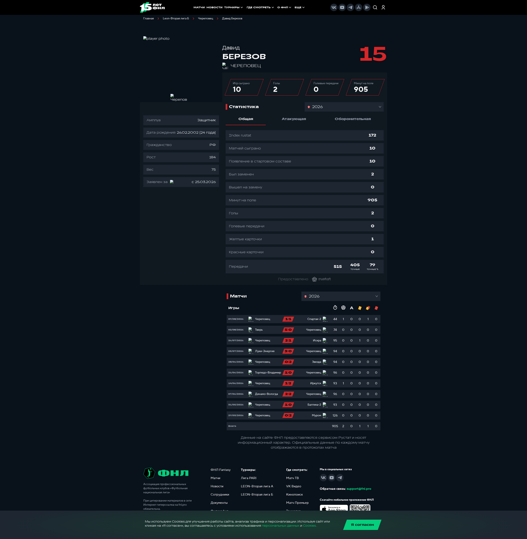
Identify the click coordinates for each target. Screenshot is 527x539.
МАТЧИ (199, 7)
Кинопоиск (294, 494)
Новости (217, 486)
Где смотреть (259, 7)
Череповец (205, 18)
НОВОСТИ (214, 7)
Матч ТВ (292, 478)
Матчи (215, 478)
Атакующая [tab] (294, 119)
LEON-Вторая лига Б (257, 494)
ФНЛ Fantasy (221, 470)
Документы (219, 503)
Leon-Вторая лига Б (176, 18)
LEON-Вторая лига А (257, 486)
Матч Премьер (297, 503)
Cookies (309, 526)
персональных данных (280, 526)
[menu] (276, 7)
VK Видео (293, 486)
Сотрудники (220, 494)
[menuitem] (261, 7)
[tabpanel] (305, 201)
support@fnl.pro (359, 489)
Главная (148, 18)
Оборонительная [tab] (353, 119)
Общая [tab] (245, 119)
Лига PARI (249, 478)
